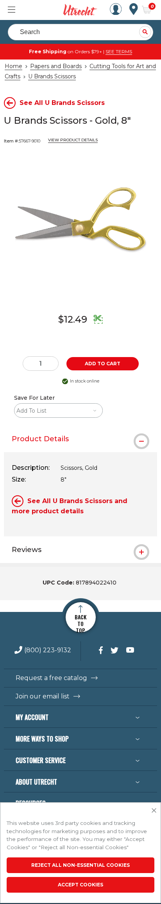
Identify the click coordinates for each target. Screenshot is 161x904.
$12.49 (72, 319)
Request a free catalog (51, 678)
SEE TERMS (119, 51)
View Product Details (73, 140)
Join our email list (43, 696)
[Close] (154, 811)
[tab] (80, 439)
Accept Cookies (80, 885)
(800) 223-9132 (47, 650)
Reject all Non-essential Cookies (80, 865)
